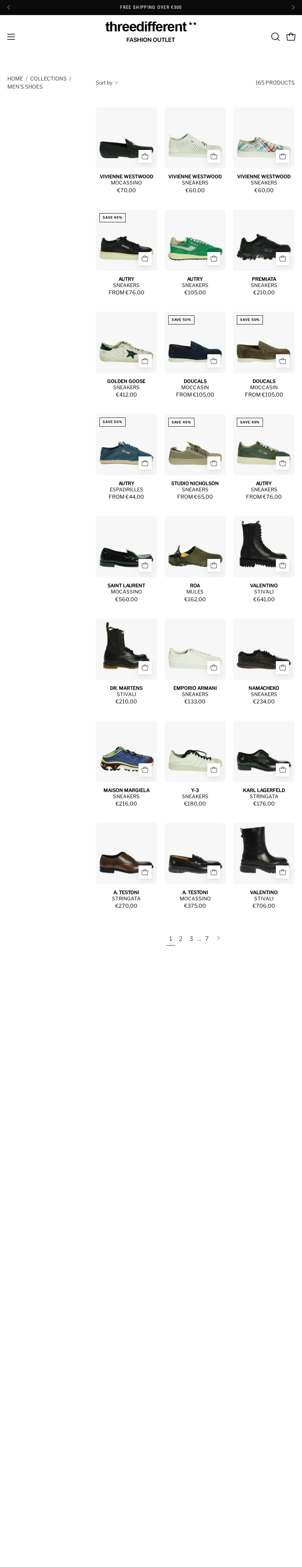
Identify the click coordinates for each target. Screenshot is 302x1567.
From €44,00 (126, 496)
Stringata (264, 796)
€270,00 (126, 905)
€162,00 (195, 599)
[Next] (293, 7)
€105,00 (195, 292)
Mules (195, 592)
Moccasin (195, 387)
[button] (275, 37)
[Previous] (9, 7)
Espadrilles (126, 489)
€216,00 (126, 803)
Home (15, 78)
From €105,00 (195, 394)
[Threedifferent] (151, 37)
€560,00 (126, 599)
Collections (48, 78)
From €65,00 (195, 496)
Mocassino (126, 183)
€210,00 (264, 292)
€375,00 (195, 905)
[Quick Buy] (145, 156)
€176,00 (264, 803)
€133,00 (195, 701)
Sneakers (195, 183)
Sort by (104, 82)
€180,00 (195, 803)
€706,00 (264, 905)
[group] (151, 7)
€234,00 (264, 701)
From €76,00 (126, 292)
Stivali (264, 592)
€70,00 (126, 190)
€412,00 (126, 394)
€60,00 (195, 190)
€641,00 (264, 599)
